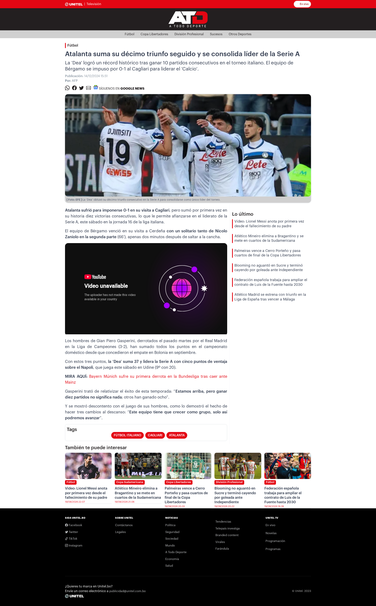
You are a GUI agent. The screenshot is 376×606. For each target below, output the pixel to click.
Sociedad (171, 538)
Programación (275, 541)
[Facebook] (74, 87)
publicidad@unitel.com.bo (127, 591)
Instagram (75, 545)
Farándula (222, 548)
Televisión (94, 4)
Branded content (227, 535)
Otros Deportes (240, 34)
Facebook (75, 525)
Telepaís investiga (227, 528)
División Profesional (189, 34)
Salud (169, 565)
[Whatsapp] (67, 87)
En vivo (304, 4)
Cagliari (155, 435)
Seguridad (172, 532)
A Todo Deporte (176, 552)
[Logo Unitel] (188, 19)
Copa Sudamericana (129, 482)
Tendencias (223, 521)
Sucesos (216, 34)
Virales (220, 542)
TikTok (72, 538)
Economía (172, 559)
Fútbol (129, 34)
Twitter (73, 532)
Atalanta (177, 435)
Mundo (170, 545)
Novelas (271, 533)
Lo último (242, 214)
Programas (273, 549)
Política (170, 525)
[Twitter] (81, 87)
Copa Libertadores (154, 34)
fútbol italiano (127, 435)
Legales (120, 532)
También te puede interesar (96, 447)
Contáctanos (124, 525)
